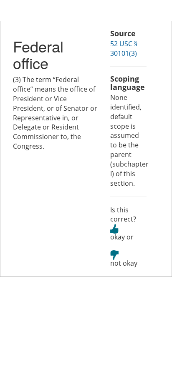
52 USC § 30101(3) (123, 48)
